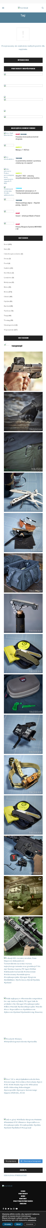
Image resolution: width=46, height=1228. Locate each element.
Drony (6, 259)
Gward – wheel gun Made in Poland (28, 216)
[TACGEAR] (23, 8)
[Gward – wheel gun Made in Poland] (10, 215)
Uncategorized (9, 325)
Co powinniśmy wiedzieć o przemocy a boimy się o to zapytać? (28, 162)
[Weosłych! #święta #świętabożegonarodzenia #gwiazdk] (23, 1057)
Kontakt (23, 1199)
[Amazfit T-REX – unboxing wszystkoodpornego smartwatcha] (10, 176)
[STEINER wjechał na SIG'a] (23, 371)
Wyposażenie (9, 330)
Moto (6, 287)
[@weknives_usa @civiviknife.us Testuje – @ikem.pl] (23, 653)
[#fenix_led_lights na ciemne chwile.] (23, 774)
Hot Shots (8, 273)
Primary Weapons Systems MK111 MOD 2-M (29, 228)
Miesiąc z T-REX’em (22, 150)
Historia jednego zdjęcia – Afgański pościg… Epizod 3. (28, 204)
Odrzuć (18, 1224)
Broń (18, 134)
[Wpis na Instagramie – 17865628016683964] (23, 936)
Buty (5, 249)
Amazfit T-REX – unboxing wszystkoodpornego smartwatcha (27, 177)
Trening (19, 188)
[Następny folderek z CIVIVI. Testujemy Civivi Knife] (23, 411)
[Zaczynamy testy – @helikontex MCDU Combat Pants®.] (23, 451)
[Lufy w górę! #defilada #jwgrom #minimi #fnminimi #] (23, 1137)
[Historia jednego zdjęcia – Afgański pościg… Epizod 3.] (10, 203)
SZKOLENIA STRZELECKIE (15, 1175)
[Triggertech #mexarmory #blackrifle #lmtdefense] (23, 855)
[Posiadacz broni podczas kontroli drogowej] (10, 137)
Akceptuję (7, 1224)
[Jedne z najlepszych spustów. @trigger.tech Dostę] (23, 734)
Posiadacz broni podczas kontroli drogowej (27, 138)
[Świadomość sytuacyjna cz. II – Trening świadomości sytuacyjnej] (10, 191)
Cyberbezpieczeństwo (12, 254)
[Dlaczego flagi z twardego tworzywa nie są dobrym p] (23, 694)
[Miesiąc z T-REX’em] (10, 149)
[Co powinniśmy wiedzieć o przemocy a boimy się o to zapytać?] (10, 161)
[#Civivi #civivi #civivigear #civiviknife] (23, 815)
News (6, 292)
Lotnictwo (8, 278)
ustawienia (32, 1220)
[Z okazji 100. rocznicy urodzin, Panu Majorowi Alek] (23, 976)
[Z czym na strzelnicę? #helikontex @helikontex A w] (23, 573)
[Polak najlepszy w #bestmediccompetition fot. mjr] (23, 1016)
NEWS (23, 1196)
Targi (6, 316)
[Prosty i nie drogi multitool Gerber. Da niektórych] (23, 492)
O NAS (23, 1191)
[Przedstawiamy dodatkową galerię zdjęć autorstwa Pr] (23, 895)
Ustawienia (29, 1224)
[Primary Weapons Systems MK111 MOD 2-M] (10, 227)
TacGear (23, 134)
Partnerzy (23, 1194)
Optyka (6, 301)
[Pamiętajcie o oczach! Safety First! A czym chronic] (23, 532)
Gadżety (19, 147)
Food (6, 263)
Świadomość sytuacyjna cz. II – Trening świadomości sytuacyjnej (27, 192)
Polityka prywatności (23, 1201)
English (23, 1204)
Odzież (6, 297)
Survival (7, 306)
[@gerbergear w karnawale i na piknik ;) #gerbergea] (23, 613)
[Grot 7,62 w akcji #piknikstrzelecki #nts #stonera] (23, 1097)
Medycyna (7, 282)
